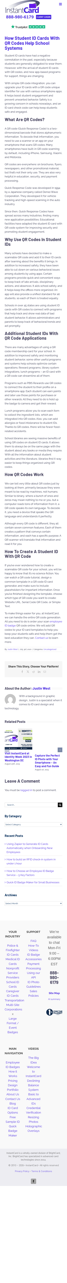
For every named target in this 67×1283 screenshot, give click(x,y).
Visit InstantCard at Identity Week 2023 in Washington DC (18, 757)
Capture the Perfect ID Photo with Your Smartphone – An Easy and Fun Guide (47, 761)
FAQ (33, 941)
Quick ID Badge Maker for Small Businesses (33, 882)
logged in (26, 790)
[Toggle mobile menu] (60, 4)
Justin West (12, 649)
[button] (7, 750)
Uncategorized (49, 649)
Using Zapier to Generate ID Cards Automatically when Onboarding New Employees (30, 848)
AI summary (54, 999)
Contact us (41, 637)
